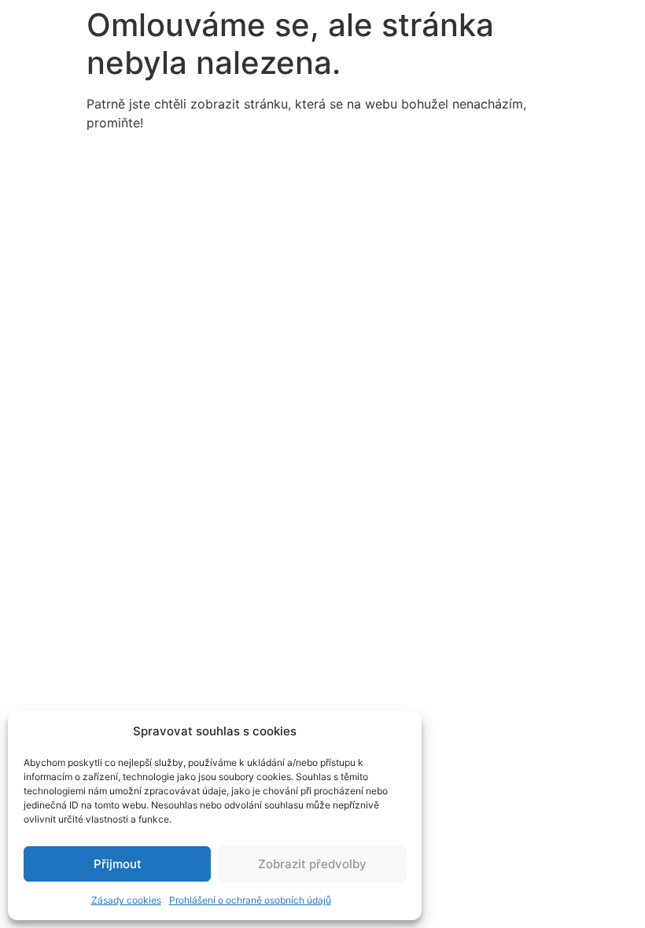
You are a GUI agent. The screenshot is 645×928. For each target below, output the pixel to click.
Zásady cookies (126, 900)
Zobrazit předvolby (312, 863)
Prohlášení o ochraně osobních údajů (250, 900)
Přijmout (118, 863)
